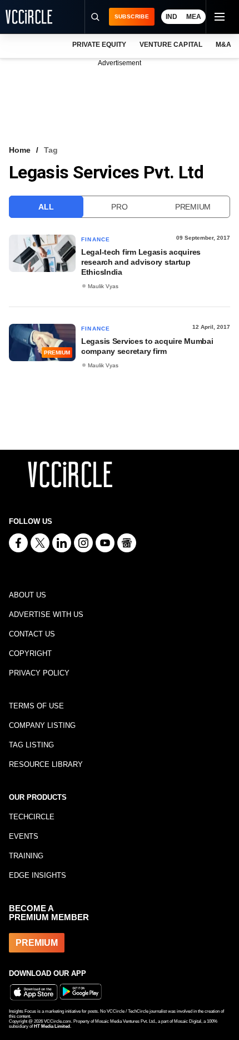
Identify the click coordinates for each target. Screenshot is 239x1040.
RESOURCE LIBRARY (46, 764)
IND (171, 17)
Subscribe (131, 16)
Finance (95, 239)
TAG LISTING (31, 745)
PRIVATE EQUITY (99, 44)
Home (20, 149)
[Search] (95, 16)
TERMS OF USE (36, 706)
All (45, 206)
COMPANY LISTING (42, 725)
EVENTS (23, 836)
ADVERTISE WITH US (46, 614)
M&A (223, 44)
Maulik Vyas (103, 286)
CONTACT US (32, 634)
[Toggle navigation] (219, 16)
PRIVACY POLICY (39, 673)
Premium (193, 206)
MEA (193, 17)
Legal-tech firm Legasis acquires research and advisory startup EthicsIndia (141, 261)
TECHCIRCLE (31, 817)
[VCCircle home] (28, 16)
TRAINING (26, 856)
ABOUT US (27, 595)
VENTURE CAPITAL (171, 44)
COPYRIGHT (30, 653)
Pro (119, 206)
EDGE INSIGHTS (37, 875)
